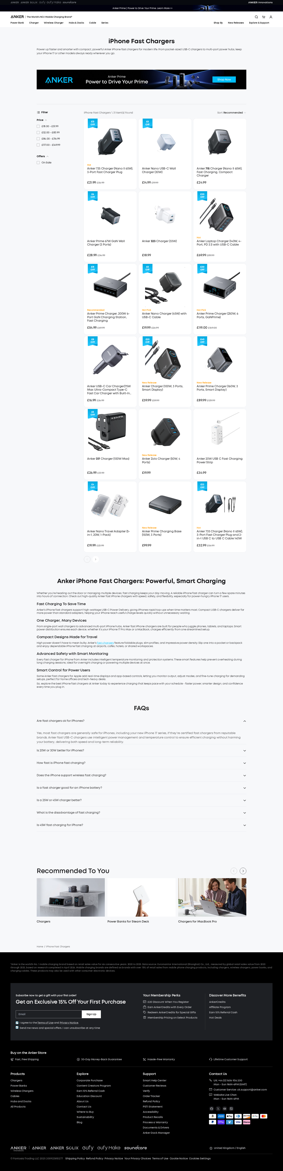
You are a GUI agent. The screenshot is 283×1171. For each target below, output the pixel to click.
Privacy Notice (69, 1022)
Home (40, 946)
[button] (141, 723)
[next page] (95, 559)
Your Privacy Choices (137, 1158)
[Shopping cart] (263, 17)
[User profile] (271, 17)
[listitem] (211, 1108)
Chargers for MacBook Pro (197, 921)
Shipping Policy (75, 1158)
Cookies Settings (199, 1158)
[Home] (41, 17)
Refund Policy (94, 1158)
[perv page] (87, 559)
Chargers (43, 921)
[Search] (256, 17)
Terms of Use (45, 1022)
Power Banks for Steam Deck (128, 921)
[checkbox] (17, 1022)
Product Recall (264, 8)
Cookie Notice (179, 1158)
